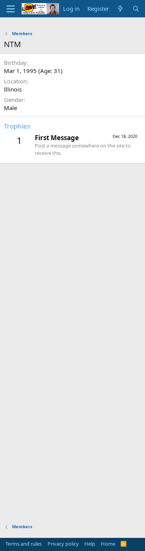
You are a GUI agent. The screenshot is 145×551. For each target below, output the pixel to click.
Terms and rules (23, 543)
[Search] (135, 9)
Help (89, 543)
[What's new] (120, 9)
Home (108, 543)
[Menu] (11, 9)
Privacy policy (63, 543)
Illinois (13, 89)
